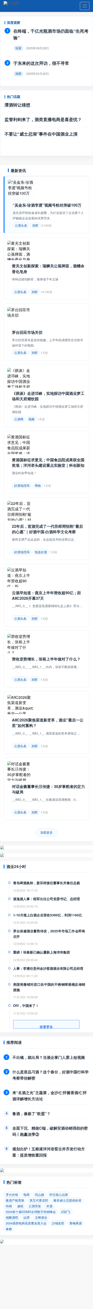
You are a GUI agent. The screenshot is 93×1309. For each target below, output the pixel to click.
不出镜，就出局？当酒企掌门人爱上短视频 (48, 1057)
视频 (31, 419)
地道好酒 (41, 552)
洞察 (35, 225)
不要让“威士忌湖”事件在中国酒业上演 (41, 134)
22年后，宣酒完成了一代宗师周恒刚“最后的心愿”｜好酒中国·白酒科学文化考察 (47, 528)
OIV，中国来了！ (26, 1005)
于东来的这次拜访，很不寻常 (41, 63)
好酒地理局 (22, 485)
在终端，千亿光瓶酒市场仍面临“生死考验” (50, 34)
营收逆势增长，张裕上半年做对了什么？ (46, 659)
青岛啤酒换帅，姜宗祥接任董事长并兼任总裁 (46, 882)
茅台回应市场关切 (27, 332)
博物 (38, 485)
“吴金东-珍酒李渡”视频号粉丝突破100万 (47, 205)
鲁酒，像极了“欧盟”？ (31, 1113)
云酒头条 (21, 225)
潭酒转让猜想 (17, 105)
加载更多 (46, 832)
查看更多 (46, 1026)
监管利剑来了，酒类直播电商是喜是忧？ (43, 119)
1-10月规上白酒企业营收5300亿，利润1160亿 (47, 915)
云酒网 (18, 419)
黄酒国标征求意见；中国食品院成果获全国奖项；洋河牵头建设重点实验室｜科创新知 (48, 462)
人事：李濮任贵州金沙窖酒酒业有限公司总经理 (48, 968)
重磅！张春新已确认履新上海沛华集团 (41, 952)
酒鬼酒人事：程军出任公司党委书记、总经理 (46, 898)
